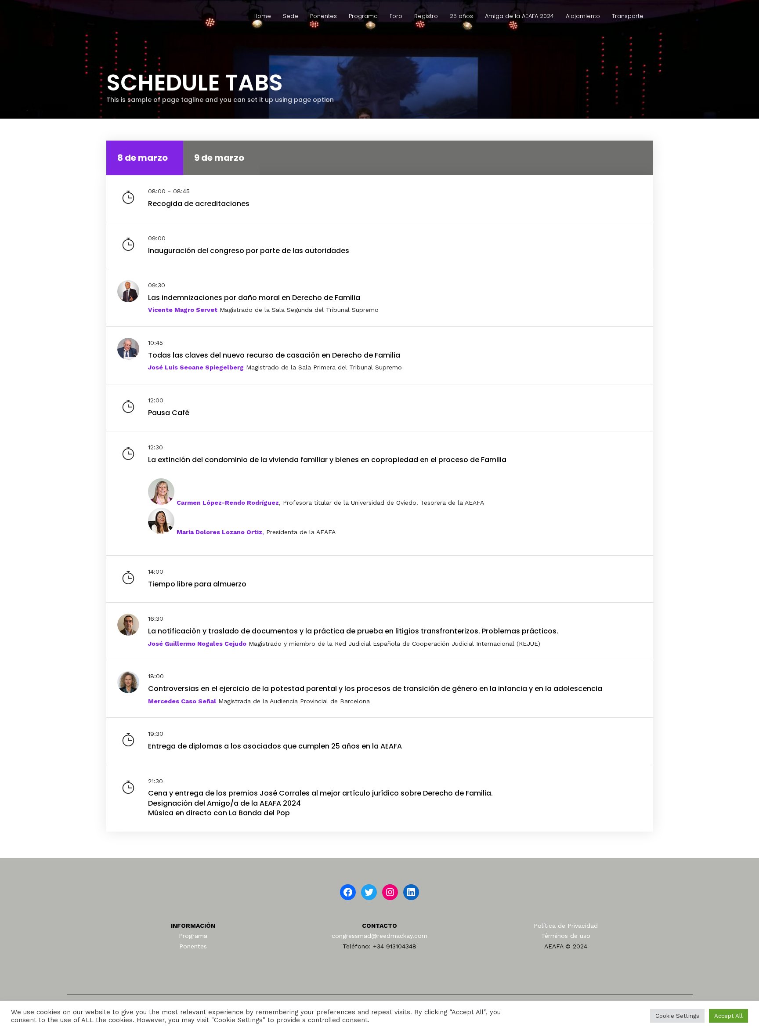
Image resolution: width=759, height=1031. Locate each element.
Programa (363, 16)
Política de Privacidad (566, 925)
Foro (396, 16)
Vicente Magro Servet (182, 309)
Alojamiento (583, 16)
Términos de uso (565, 935)
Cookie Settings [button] (677, 1016)
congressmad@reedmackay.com (379, 935)
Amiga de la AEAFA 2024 (519, 16)
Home (262, 16)
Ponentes (323, 16)
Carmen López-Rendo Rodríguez (228, 502)
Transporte (627, 16)
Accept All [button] (728, 1016)
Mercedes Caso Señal (182, 701)
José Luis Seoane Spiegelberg (196, 367)
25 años (461, 16)
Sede (290, 16)
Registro (426, 16)
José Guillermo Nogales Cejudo (197, 643)
